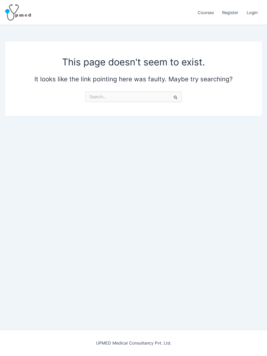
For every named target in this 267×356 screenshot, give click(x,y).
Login (252, 12)
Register (230, 12)
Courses (206, 12)
